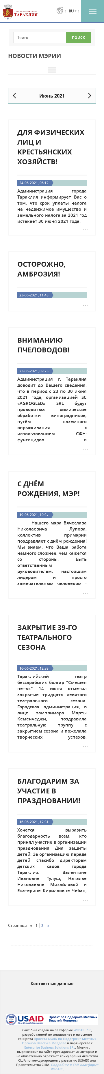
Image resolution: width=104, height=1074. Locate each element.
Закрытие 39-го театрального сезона (47, 637)
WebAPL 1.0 (82, 1030)
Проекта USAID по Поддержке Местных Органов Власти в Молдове (59, 1040)
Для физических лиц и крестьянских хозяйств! (50, 147)
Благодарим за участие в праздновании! (48, 791)
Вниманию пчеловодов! (43, 345)
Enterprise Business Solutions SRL (49, 1047)
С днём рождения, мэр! (48, 488)
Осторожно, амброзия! (41, 269)
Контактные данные (52, 983)
